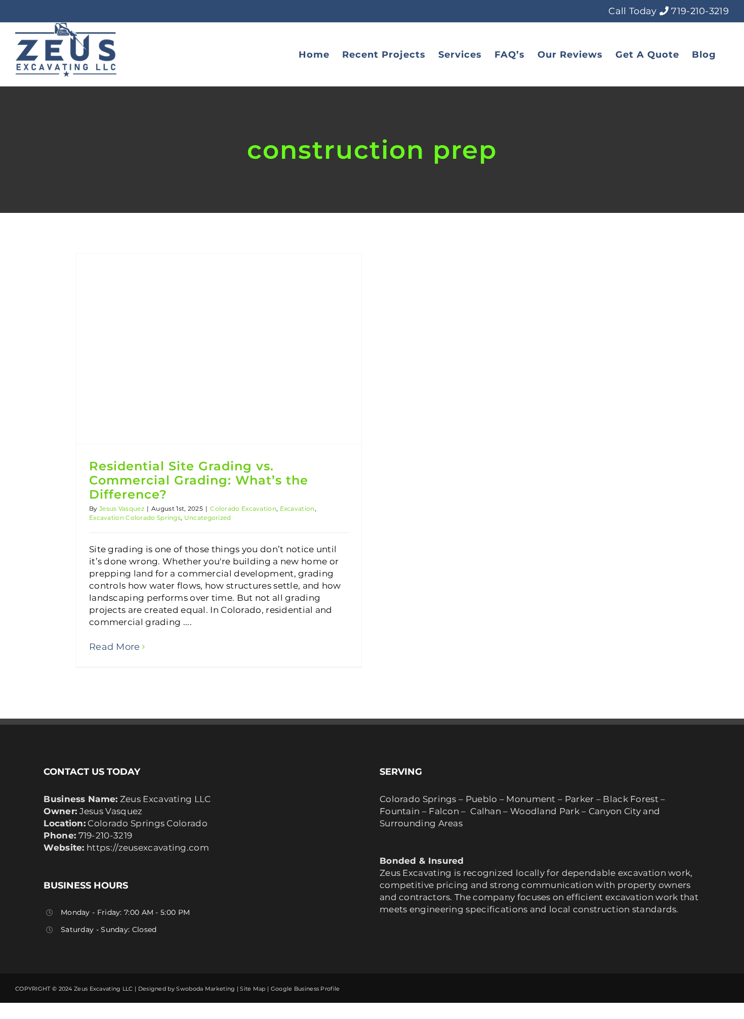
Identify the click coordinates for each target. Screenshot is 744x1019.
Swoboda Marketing (205, 988)
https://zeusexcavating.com (148, 848)
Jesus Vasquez (121, 508)
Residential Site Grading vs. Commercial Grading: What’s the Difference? (198, 480)
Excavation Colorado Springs (135, 517)
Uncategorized (207, 517)
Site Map (252, 988)
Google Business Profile (305, 988)
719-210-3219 (700, 11)
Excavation (297, 508)
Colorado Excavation (243, 508)
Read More (114, 646)
